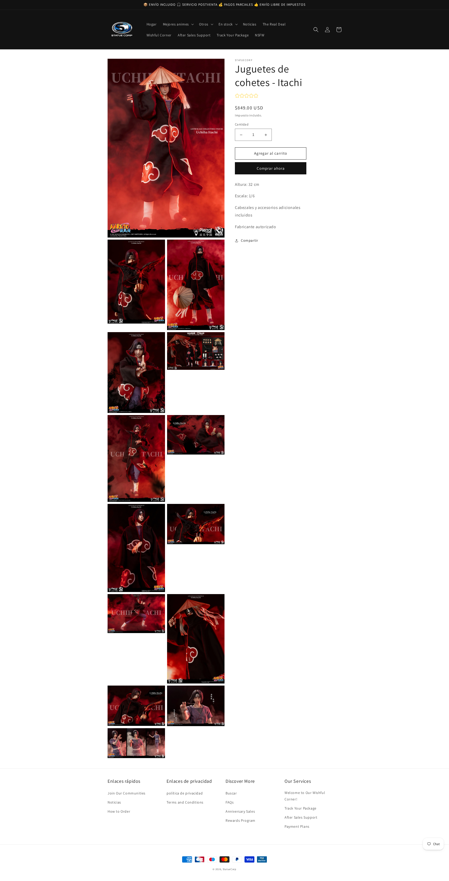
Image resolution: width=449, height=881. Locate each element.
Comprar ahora (271, 168)
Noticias (114, 802)
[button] (178, 24)
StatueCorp (229, 869)
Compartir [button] (249, 240)
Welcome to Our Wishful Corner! (305, 795)
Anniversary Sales (240, 811)
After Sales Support (301, 817)
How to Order (119, 811)
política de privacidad (185, 793)
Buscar (231, 793)
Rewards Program (240, 820)
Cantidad (241, 124)
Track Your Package (300, 808)
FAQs (230, 802)
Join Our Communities (127, 793)
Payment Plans (297, 826)
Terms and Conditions (185, 802)
